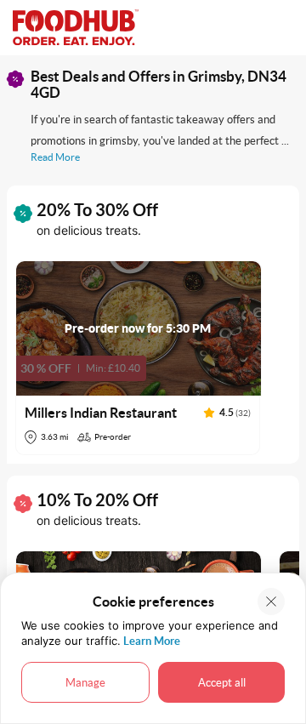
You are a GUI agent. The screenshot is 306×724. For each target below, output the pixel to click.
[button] (138, 357)
